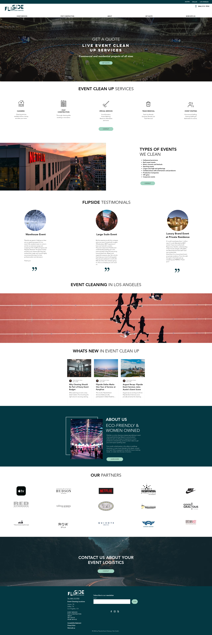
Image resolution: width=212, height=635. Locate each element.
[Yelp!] (118, 611)
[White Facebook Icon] (111, 611)
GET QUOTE (71, 618)
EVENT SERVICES (72, 612)
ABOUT (69, 616)
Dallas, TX (70, 606)
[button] (22, 16)
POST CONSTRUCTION (73, 614)
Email (95, 598)
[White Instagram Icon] (114, 611)
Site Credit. (115, 631)
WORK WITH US (72, 619)
